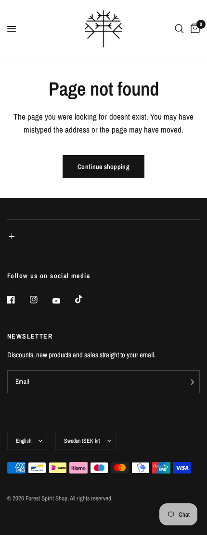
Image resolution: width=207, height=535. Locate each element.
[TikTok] (85, 299)
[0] (193, 29)
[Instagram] (40, 299)
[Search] (179, 29)
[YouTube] (63, 300)
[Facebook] (17, 299)
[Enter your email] (190, 381)
